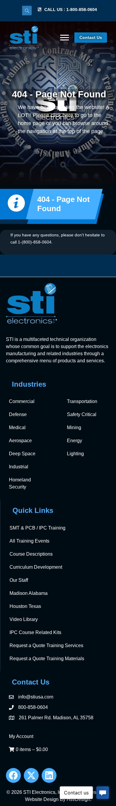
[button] (13, 775)
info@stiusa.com (35, 696)
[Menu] (64, 38)
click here (62, 115)
